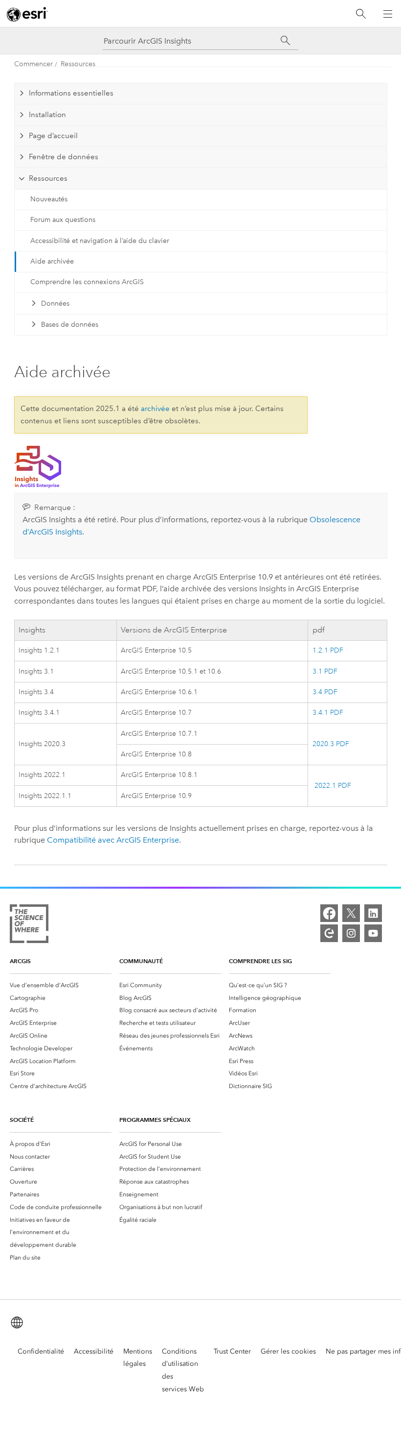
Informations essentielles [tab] (71, 93)
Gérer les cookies (288, 1351)
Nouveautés (48, 199)
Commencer (33, 64)
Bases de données (69, 324)
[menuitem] (60, 985)
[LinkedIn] (373, 913)
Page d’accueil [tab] (53, 135)
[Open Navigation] (388, 13)
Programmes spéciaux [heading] (155, 1119)
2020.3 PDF (330, 744)
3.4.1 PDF (327, 712)
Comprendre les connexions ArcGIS (87, 282)
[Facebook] (329, 913)
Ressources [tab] (48, 178)
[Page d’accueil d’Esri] (27, 14)
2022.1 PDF (331, 785)
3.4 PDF (324, 692)
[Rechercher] (361, 13)
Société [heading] (22, 1119)
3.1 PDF (324, 671)
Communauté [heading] (141, 961)
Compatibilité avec (113, 840)
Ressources (78, 64)
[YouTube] (373, 933)
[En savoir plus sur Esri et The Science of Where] (29, 925)
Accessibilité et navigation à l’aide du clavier (99, 241)
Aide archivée (52, 261)
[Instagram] (351, 933)
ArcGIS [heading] (20, 961)
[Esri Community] (329, 933)
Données (55, 303)
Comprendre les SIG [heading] (260, 961)
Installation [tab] (47, 114)
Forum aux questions (62, 220)
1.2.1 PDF (327, 650)
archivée (155, 408)
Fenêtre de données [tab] (63, 156)
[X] (351, 913)
